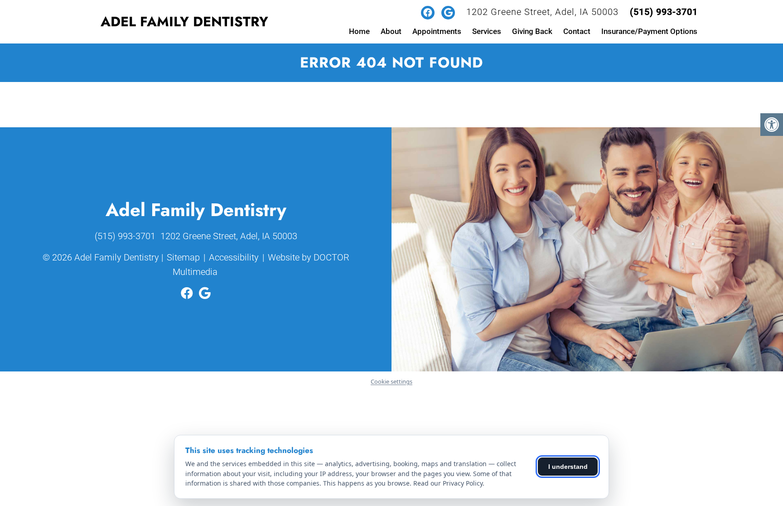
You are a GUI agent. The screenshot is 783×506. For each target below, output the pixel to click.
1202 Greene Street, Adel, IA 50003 (542, 11)
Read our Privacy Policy (448, 483)
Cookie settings (391, 381)
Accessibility (234, 257)
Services (486, 31)
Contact (576, 31)
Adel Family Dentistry (184, 21)
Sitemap (183, 257)
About (391, 31)
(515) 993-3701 (664, 11)
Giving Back (532, 31)
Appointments (436, 31)
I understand (568, 466)
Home (359, 31)
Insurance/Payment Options (649, 31)
